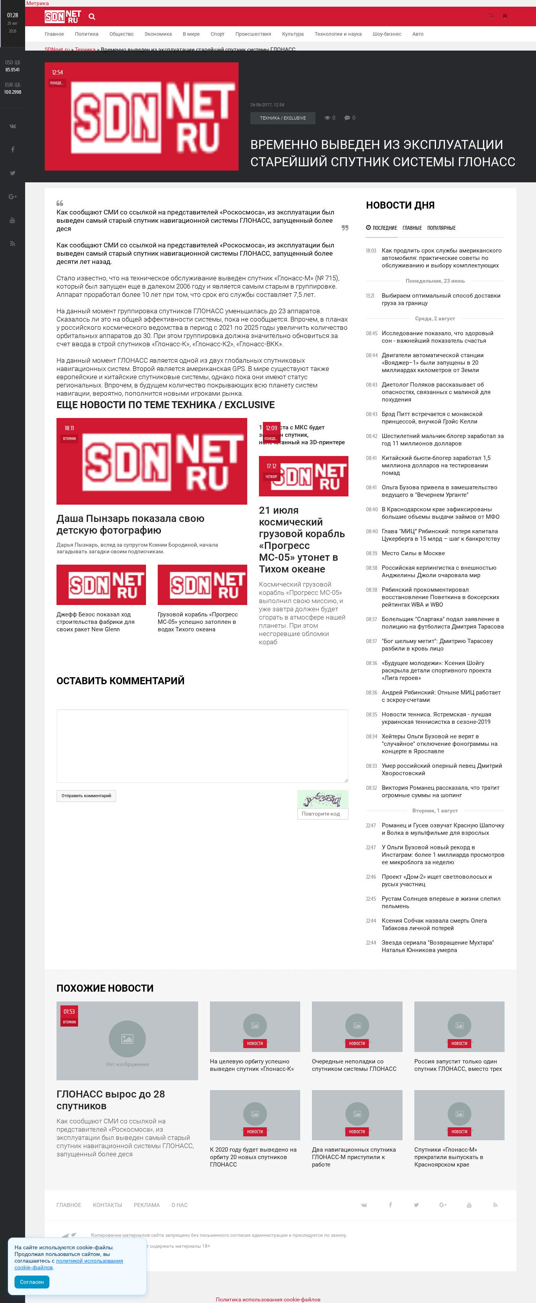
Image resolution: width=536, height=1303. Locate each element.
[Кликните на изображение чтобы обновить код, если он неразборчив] (322, 799)
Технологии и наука (338, 34)
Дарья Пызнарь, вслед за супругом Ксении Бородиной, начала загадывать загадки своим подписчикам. (137, 489)
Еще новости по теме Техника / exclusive (166, 405)
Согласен (32, 1282)
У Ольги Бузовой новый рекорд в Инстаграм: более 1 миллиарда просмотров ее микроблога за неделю (443, 855)
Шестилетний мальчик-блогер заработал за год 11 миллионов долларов (443, 440)
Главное (54, 34)
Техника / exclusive (283, 118)
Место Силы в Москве (413, 553)
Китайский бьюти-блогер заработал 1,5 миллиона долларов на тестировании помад (436, 465)
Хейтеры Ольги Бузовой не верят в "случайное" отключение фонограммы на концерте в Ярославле (440, 744)
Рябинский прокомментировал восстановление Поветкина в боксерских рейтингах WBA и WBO (440, 597)
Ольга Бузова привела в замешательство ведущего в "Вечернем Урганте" (440, 491)
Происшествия (253, 34)
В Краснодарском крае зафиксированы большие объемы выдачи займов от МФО (441, 513)
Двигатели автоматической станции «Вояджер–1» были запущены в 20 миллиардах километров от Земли (433, 363)
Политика (86, 34)
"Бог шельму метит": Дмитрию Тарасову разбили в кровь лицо (437, 645)
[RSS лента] (491, 16)
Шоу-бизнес (387, 34)
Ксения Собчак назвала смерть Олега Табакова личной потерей (434, 924)
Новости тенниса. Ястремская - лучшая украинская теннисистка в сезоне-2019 (436, 718)
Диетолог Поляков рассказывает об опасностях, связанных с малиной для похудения (436, 392)
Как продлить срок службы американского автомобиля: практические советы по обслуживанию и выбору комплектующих (442, 258)
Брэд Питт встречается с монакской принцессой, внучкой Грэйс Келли (432, 418)
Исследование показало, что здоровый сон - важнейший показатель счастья (438, 337)
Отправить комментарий (86, 795)
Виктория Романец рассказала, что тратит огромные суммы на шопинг (441, 791)
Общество (121, 34)
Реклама (147, 1205)
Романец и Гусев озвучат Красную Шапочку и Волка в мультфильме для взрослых (443, 829)
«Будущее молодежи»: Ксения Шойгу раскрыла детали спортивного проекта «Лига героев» (436, 670)
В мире (191, 34)
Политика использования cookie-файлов (268, 1299)
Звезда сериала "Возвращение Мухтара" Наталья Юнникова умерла (438, 946)
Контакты (107, 1205)
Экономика (158, 34)
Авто (417, 34)
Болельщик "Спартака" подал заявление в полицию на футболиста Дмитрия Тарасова (443, 623)
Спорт (217, 34)
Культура (293, 34)
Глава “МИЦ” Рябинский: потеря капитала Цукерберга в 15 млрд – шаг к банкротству (441, 535)
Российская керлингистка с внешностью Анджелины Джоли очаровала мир (439, 571)
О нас (179, 1205)
